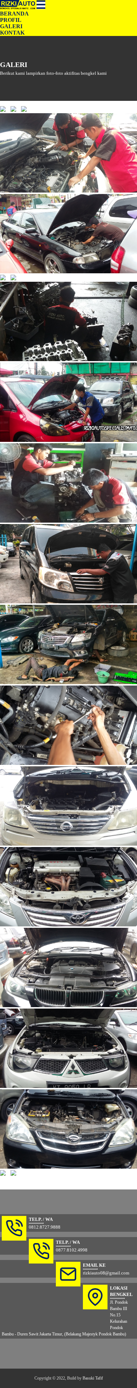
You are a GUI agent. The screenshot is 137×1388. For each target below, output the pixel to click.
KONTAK (12, 33)
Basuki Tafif (93, 1378)
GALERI (11, 26)
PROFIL (10, 20)
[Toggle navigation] (41, 4)
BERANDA (14, 14)
